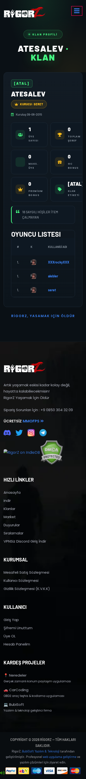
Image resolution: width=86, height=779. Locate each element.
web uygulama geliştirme (59, 757)
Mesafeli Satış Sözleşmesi (26, 572)
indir (7, 500)
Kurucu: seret (31, 104)
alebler (53, 276)
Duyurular (12, 524)
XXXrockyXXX (58, 262)
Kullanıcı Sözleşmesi (21, 580)
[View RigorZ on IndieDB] (22, 452)
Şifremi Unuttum (18, 627)
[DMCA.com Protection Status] (51, 452)
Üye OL (10, 636)
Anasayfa (12, 492)
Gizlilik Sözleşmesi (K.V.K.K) (27, 588)
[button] (76, 11)
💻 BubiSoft (14, 704)
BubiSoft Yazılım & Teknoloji (40, 751)
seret (52, 290)
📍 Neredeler (15, 675)
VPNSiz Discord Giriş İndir (25, 541)
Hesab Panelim (17, 644)
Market (10, 516)
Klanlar (9, 508)
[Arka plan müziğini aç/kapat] (2, 773)
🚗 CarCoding (16, 689)
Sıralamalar (13, 533)
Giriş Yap (11, 619)
